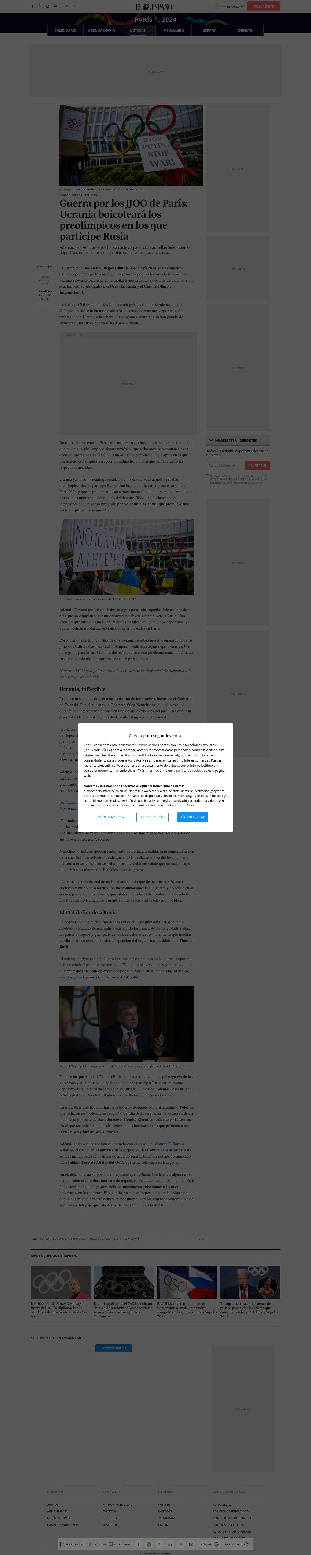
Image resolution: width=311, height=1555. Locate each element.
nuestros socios (146, 745)
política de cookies (190, 770)
